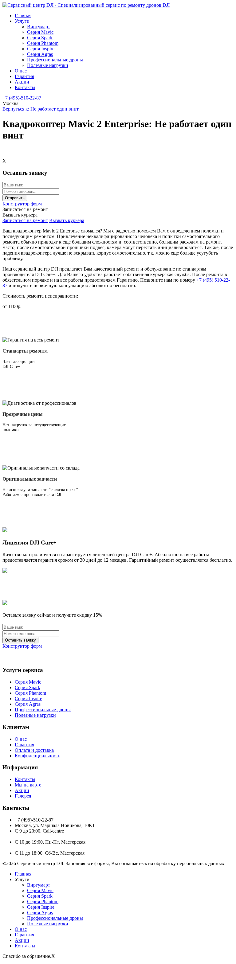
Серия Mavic (40, 32)
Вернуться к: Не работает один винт (40, 108)
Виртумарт (38, 26)
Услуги (22, 21)
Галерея (23, 795)
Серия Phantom (42, 43)
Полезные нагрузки (47, 65)
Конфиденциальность (37, 755)
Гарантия (24, 76)
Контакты (25, 87)
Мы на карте (28, 784)
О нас (21, 70)
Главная (23, 15)
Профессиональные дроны (55, 59)
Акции (22, 81)
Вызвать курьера (66, 220)
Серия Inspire (40, 48)
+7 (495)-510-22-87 (21, 97)
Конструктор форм (22, 203)
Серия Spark (40, 37)
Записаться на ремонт (25, 220)
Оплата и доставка (34, 750)
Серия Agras (40, 54)
